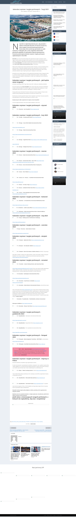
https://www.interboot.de (27, 303)
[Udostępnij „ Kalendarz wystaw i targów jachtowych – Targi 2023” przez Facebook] (31, 424)
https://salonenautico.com (27, 289)
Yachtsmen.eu (59, 140)
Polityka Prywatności (50, 515)
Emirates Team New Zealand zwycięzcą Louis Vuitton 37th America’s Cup (35, 455)
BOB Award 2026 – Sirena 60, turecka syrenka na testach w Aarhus (59, 20)
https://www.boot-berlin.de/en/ (38, 349)
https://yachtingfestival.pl (41, 370)
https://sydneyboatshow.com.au (38, 240)
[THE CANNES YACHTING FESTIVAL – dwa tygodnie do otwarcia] (25, 449)
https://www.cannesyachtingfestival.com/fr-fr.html (22, 268)
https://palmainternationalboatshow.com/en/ (21, 212)
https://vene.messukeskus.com (18, 127)
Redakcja (25, 11)
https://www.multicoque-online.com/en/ (20, 205)
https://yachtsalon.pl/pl (38, 383)
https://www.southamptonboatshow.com (20, 278)
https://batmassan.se (37, 117)
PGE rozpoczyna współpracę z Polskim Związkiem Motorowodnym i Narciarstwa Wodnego (59, 23)
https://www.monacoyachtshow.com (39, 306)
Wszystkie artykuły (59, 515)
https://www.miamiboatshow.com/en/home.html (22, 134)
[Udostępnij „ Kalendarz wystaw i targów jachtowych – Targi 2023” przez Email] (33, 424)
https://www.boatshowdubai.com (42, 154)
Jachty (17, 421)
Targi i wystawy (40, 421)
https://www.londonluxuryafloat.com (40, 207)
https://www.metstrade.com (18, 341)
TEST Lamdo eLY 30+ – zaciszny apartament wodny (46, 449)
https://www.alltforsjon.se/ (18, 182)
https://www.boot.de (35, 109)
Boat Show (14, 421)
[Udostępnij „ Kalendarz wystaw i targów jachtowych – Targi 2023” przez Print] (35, 424)
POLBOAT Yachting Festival (31, 421)
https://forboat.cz (33, 184)
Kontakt (45, 515)
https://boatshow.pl (41, 377)
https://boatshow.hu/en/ (36, 146)
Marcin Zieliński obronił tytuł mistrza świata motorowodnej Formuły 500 (59, 12)
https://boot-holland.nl (33, 171)
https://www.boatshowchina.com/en (20, 193)
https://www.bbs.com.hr (38, 322)
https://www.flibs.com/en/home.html (20, 332)
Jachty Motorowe (22, 421)
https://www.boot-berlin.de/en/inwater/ (20, 257)
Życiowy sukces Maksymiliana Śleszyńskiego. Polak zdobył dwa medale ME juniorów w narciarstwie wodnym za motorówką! (58, 16)
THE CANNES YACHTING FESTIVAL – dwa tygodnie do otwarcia (25, 455)
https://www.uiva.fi (36, 245)
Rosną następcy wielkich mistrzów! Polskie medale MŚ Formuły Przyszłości (58, 27)
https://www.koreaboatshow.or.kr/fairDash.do (21, 169)
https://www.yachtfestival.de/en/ (19, 222)
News (37, 11)
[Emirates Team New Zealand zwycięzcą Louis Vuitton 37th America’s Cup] (35, 449)
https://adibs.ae (42, 344)
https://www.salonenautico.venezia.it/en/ (20, 233)
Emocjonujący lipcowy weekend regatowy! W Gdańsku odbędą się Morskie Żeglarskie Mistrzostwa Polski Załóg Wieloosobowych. (15, 456)
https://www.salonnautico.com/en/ (19, 320)
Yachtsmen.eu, (55, 123)
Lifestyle (34, 11)
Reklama (54, 515)
